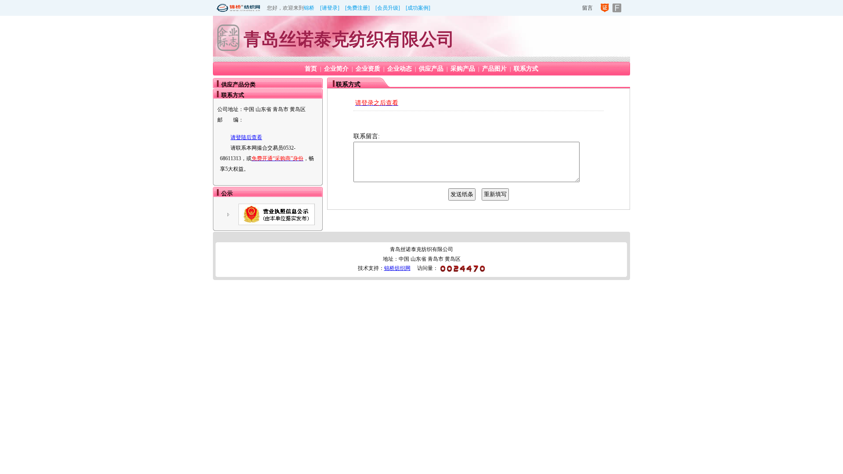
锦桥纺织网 (397, 268)
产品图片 (494, 68)
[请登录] (329, 8)
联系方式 (526, 68)
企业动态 (399, 68)
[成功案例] (418, 8)
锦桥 (309, 8)
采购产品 (462, 68)
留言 (587, 8)
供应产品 (431, 68)
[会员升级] (387, 8)
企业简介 (336, 68)
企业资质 (368, 68)
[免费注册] (357, 8)
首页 (311, 68)
